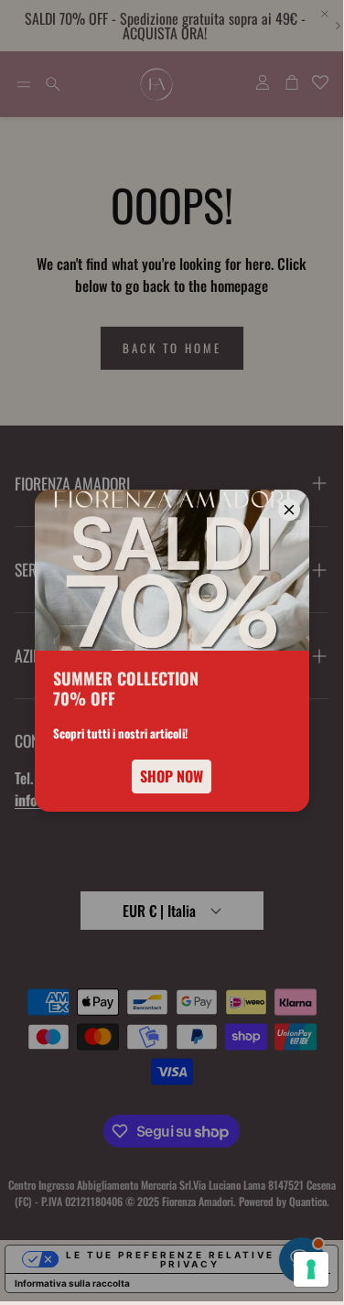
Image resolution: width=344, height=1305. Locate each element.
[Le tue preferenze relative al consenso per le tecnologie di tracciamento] (311, 1269)
